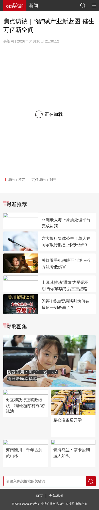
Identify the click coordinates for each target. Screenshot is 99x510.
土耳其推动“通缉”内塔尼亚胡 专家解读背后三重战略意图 (66, 286)
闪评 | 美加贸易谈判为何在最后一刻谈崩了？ (65, 304)
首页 (39, 496)
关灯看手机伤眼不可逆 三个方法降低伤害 (66, 263)
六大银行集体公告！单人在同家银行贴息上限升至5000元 (66, 242)
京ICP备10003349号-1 (25, 503)
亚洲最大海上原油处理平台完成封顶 (66, 223)
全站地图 (56, 496)
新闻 (33, 5)
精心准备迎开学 (67, 420)
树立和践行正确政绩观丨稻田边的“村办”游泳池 (25, 405)
